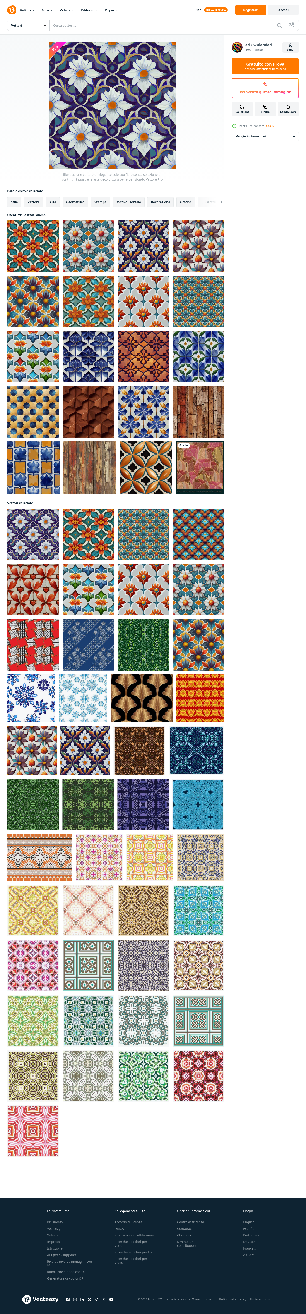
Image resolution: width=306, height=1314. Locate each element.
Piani (198, 10)
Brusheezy (55, 1222)
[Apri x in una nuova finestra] (104, 1299)
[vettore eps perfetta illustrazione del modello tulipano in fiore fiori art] (200, 467)
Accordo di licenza (128, 1222)
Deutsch (249, 1242)
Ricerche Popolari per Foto (134, 1252)
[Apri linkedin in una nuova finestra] (82, 1299)
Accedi (283, 10)
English (249, 1222)
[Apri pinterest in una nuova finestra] (89, 1299)
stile (14, 202)
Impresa (53, 1242)
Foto (45, 10)
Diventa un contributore (186, 1244)
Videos (65, 10)
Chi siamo (184, 1235)
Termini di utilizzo (203, 1299)
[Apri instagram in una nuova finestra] (75, 1299)
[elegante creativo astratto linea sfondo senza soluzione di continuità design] (143, 645)
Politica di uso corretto (265, 1299)
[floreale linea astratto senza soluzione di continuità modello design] (33, 804)
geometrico (75, 202)
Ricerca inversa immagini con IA (69, 1263)
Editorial (87, 10)
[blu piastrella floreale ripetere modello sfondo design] (31, 698)
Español (249, 1228)
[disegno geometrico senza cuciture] (99, 857)
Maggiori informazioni (251, 136)
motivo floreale (128, 202)
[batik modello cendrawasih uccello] (88, 645)
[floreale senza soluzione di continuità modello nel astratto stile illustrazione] (200, 698)
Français (249, 1248)
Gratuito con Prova (265, 66)
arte (52, 202)
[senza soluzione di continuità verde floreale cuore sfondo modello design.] (88, 804)
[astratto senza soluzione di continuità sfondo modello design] (198, 804)
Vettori (25, 10)
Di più (109, 10)
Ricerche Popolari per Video (131, 1261)
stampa (100, 202)
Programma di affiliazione (134, 1235)
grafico (185, 202)
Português (251, 1235)
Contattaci (185, 1228)
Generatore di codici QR (65, 1278)
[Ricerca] (279, 25)
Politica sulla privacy (232, 1299)
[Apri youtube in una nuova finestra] (111, 1299)
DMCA (119, 1228)
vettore (33, 202)
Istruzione (55, 1248)
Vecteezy (53, 1228)
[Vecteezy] (11, 9)
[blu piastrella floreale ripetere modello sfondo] (83, 698)
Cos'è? (270, 126)
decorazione (160, 202)
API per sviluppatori (62, 1255)
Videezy (53, 1235)
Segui (290, 50)
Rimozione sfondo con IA (66, 1272)
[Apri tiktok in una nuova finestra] (97, 1299)
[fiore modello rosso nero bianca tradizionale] (33, 645)
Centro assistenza (190, 1222)
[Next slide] (217, 202)
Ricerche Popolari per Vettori (131, 1244)
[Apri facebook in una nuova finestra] (68, 1299)
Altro (247, 1255)
